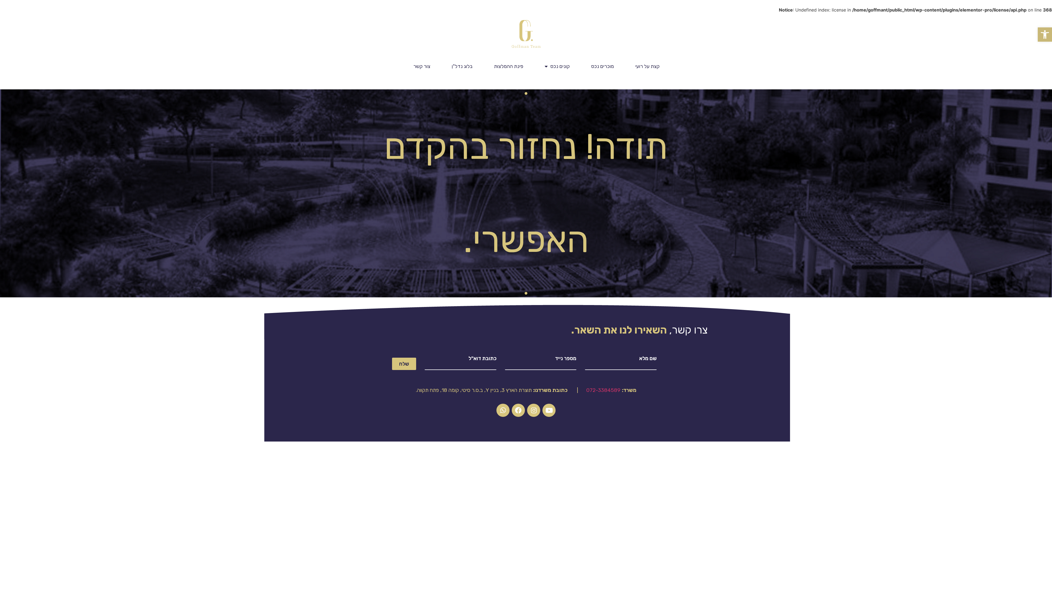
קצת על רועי (647, 66)
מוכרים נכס (602, 66)
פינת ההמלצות (508, 66)
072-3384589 (603, 390)
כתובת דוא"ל (482, 358)
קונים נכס (560, 66)
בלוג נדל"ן (462, 66)
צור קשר (421, 66)
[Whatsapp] (503, 410)
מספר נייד (565, 358)
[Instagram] (533, 410)
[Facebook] (518, 410)
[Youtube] (549, 410)
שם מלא (648, 358)
